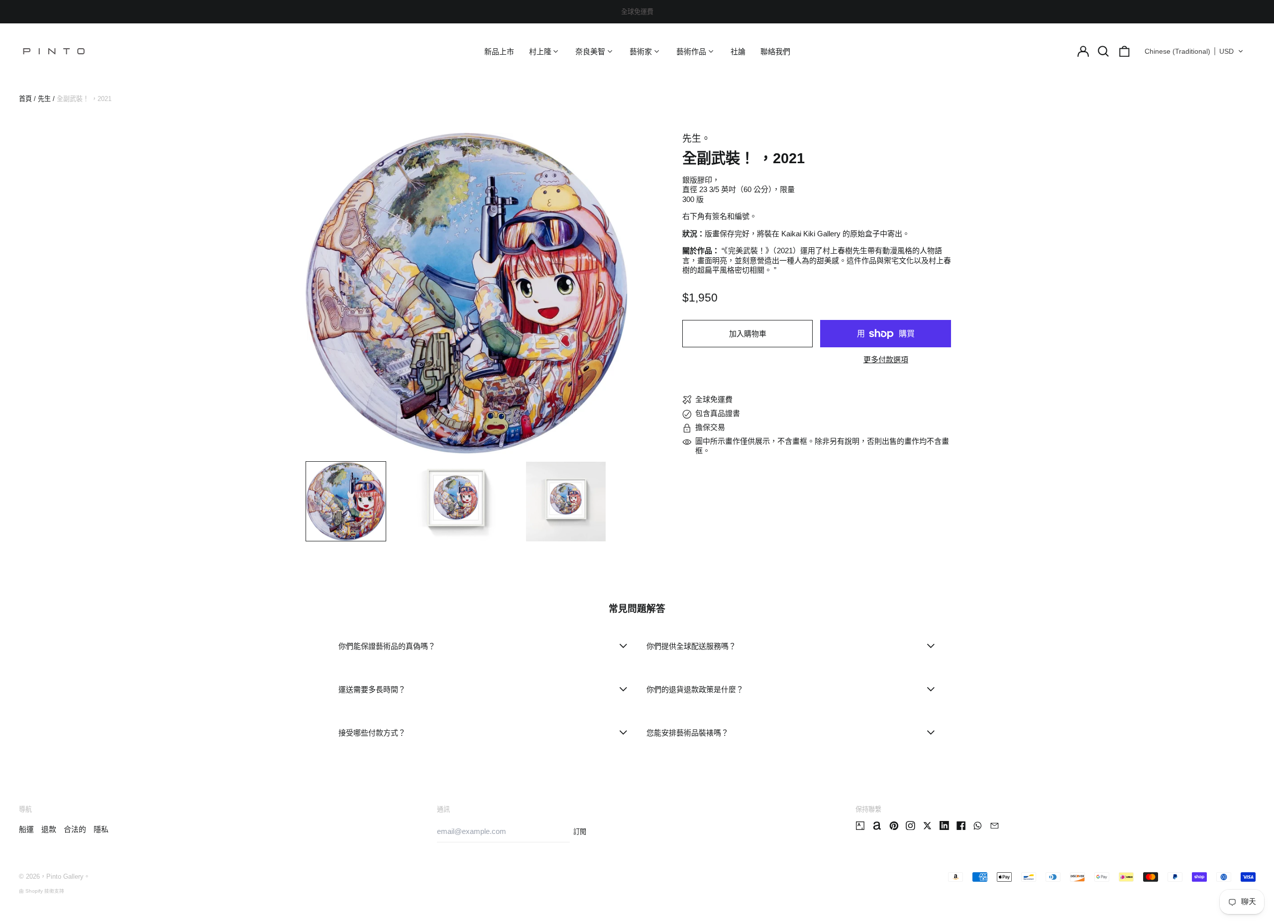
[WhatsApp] (977, 825)
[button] (1103, 51)
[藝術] (860, 825)
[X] (927, 825)
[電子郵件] (994, 825)
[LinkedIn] (944, 825)
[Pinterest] (894, 825)
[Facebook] (961, 825)
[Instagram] (910, 825)
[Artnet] (877, 825)
